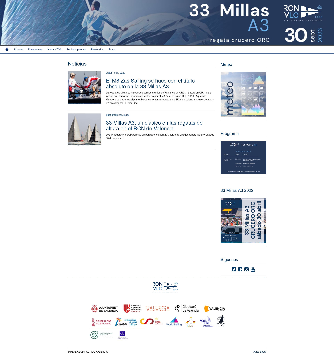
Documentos (35, 49)
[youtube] (253, 270)
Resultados (97, 49)
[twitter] (234, 270)
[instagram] (246, 270)
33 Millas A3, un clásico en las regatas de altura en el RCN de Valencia (154, 125)
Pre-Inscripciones (76, 49)
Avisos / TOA (54, 49)
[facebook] (240, 270)
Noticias (18, 49)
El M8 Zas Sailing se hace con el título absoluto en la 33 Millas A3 (150, 83)
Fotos (112, 49)
